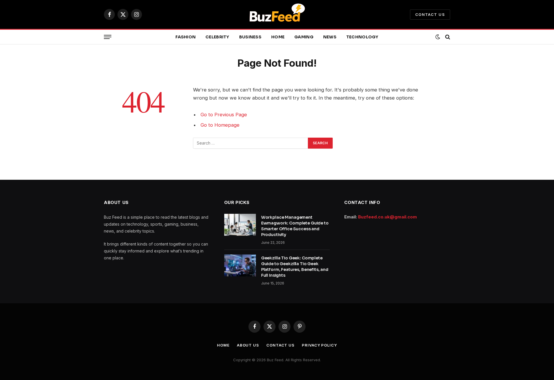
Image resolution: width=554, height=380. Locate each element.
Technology (362, 37)
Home (278, 37)
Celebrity (217, 37)
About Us (248, 345)
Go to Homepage (220, 125)
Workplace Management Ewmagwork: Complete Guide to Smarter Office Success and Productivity (295, 226)
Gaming (303, 37)
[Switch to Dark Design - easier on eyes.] (437, 37)
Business (250, 37)
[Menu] (107, 37)
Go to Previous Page (224, 114)
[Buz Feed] (277, 14)
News (329, 37)
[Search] (447, 37)
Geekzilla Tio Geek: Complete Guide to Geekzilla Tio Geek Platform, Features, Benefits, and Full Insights (294, 266)
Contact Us (430, 14)
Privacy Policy (319, 345)
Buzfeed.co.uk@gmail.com (387, 217)
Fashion (185, 37)
